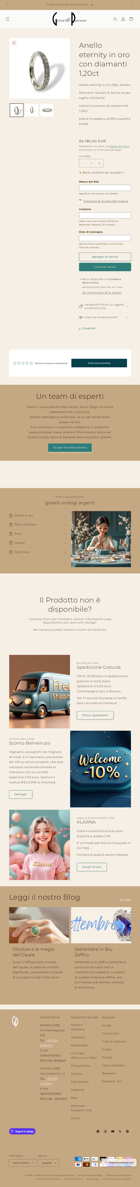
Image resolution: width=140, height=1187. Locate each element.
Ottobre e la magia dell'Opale (34, 952)
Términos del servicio (48, 1179)
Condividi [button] (88, 328)
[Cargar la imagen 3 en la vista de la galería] (46, 110)
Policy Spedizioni (95, 715)
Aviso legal (93, 1179)
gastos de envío (119, 146)
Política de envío (73, 1179)
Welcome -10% (112, 1081)
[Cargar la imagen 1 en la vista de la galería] (16, 110)
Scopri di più (92, 867)
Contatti (76, 1073)
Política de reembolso (90, 1175)
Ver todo (125, 899)
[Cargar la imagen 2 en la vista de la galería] (31, 110)
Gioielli (106, 1049)
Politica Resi (79, 1045)
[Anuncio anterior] (7, 5)
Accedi (106, 1025)
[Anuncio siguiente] (133, 5)
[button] (7, 19)
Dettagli (20, 794)
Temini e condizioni (78, 1027)
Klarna (75, 1118)
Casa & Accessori (113, 1065)
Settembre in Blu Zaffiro (94, 952)
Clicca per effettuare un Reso (83, 1055)
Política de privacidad (118, 1175)
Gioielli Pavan (41, 1175)
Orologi (107, 1057)
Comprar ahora (105, 267)
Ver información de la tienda (101, 292)
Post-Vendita (80, 1081)
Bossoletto (109, 1073)
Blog (74, 1097)
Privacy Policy (80, 1065)
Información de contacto (116, 1179)
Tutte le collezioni (114, 1041)
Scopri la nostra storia (69, 447)
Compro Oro (110, 1033)
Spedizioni (78, 1037)
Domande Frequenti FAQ (81, 1108)
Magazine (77, 1089)
